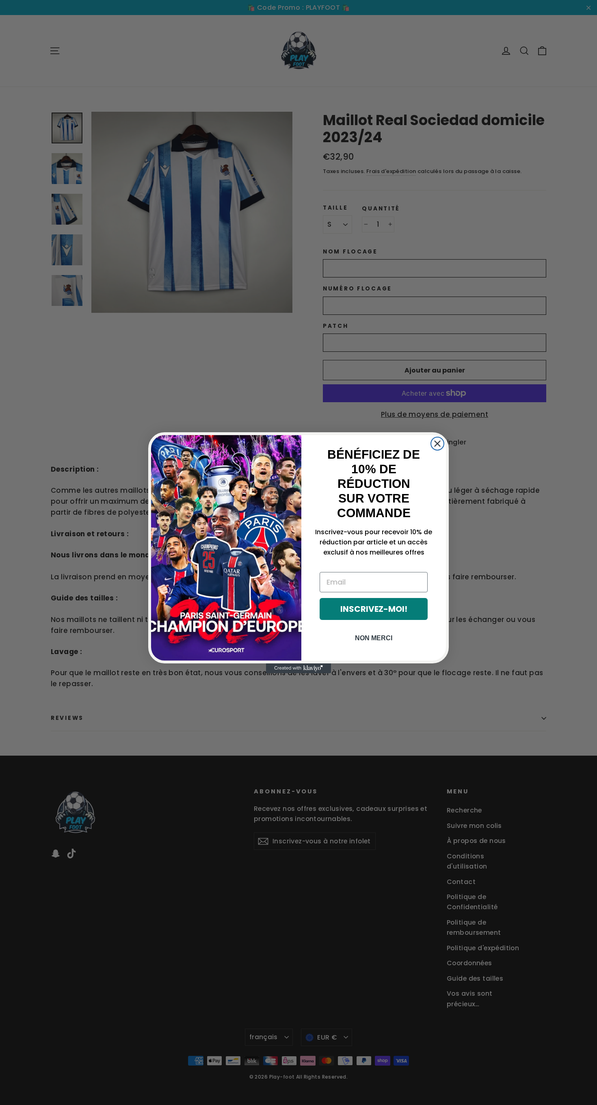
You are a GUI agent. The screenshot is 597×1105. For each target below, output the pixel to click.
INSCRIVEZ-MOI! (373, 609)
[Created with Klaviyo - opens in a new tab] (298, 668)
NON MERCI (373, 638)
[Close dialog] (437, 443)
